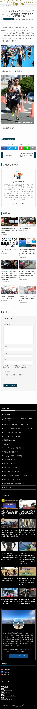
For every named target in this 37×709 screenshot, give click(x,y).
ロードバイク (9, 464)
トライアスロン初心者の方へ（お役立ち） (18, 428)
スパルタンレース (10, 467)
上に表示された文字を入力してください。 (15, 375)
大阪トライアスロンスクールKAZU (16, 424)
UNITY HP (7, 693)
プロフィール (9, 414)
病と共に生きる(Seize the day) (14, 452)
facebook (7, 672)
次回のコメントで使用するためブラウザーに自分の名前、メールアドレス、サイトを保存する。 (19, 366)
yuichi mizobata (18, 182)
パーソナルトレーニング (12, 432)
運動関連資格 (9, 440)
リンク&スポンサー (10, 696)
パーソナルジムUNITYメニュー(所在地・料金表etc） (18, 419)
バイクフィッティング (8, 19)
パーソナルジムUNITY (18, 656)
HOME (6, 687)
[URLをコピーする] (33, 148)
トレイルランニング (11, 471)
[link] (14, 203)
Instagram (7, 669)
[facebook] (20, 203)
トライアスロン (10, 460)
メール (6, 353)
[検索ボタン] (36, 2)
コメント (7, 324)
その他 (7, 487)
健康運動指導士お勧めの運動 (14, 483)
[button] (4, 148)
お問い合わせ (8, 699)
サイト (5, 359)
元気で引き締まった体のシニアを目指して (18, 475)
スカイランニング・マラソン (13, 479)
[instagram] (23, 203)
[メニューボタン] (1, 2)
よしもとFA (8, 444)
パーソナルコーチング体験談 (14, 448)
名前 (5, 346)
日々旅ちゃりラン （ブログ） (14, 456)
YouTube (6, 674)
